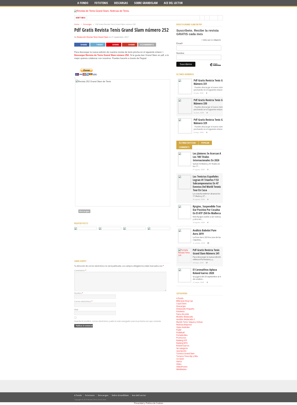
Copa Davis (181, 303)
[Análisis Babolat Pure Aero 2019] (184, 242)
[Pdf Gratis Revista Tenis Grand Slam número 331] (85, 229)
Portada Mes (181, 335)
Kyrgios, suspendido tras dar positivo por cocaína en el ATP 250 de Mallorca (207, 210)
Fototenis (101, 3)
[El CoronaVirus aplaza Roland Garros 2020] (184, 281)
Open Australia (182, 327)
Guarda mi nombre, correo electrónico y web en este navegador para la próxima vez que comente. (117, 321)
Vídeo (178, 364)
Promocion (181, 337)
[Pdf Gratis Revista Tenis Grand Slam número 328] (159, 229)
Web (76, 309)
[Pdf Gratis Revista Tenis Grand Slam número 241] (184, 255)
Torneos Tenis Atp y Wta (187, 356)
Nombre (78, 293)
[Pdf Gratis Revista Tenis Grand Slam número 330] (110, 229)
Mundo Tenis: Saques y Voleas (189, 322)
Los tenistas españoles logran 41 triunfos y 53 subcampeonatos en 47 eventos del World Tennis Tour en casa (207, 183)
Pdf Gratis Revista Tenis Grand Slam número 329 (214, 121)
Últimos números (185, 74)
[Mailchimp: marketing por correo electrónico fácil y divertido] (215, 67)
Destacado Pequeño (185, 309)
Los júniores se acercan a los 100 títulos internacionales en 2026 (207, 157)
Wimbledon (181, 369)
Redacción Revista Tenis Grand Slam (92, 37)
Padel (178, 330)
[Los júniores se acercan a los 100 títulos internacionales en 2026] (184, 165)
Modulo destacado (184, 316)
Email (179, 43)
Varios (179, 361)
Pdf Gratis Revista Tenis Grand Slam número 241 (206, 251)
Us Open (180, 358)
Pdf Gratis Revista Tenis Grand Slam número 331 (214, 82)
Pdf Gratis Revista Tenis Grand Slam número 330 (214, 101)
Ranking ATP (181, 340)
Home (76, 24)
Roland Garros (182, 345)
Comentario (80, 270)
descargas (84, 211)
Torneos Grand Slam (185, 353)
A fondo (82, 3)
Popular (205, 142)
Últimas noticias (187, 142)
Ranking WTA (182, 343)
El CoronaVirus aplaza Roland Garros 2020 (205, 271)
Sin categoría (182, 348)
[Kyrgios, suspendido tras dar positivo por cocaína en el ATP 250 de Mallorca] (184, 218)
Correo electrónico (83, 301)
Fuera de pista (182, 314)
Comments (184, 147)
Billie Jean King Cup (184, 301)
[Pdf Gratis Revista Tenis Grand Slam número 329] (134, 229)
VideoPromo (181, 366)
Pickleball (180, 332)
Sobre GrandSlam (146, 3)
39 (208, 243)
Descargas (121, 3)
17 (207, 263)
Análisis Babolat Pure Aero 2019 (204, 232)
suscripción (181, 351)
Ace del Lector (173, 3)
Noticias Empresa (184, 324)
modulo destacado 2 (185, 319)
